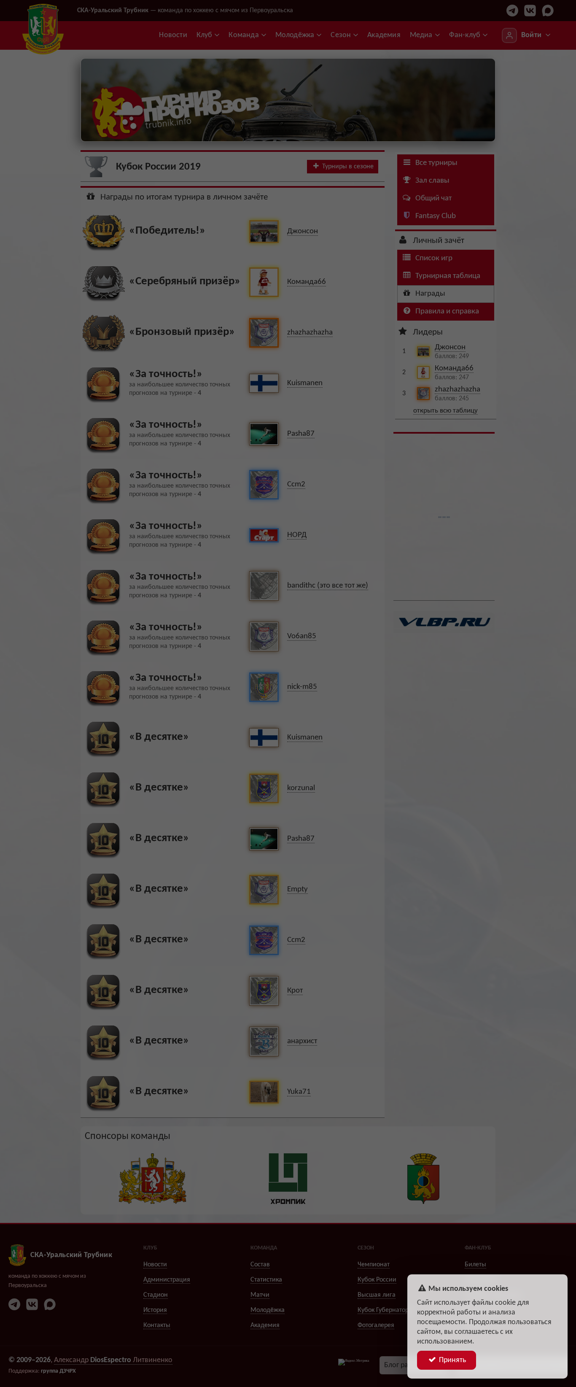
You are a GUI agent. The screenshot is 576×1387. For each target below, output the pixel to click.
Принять (451, 1360)
